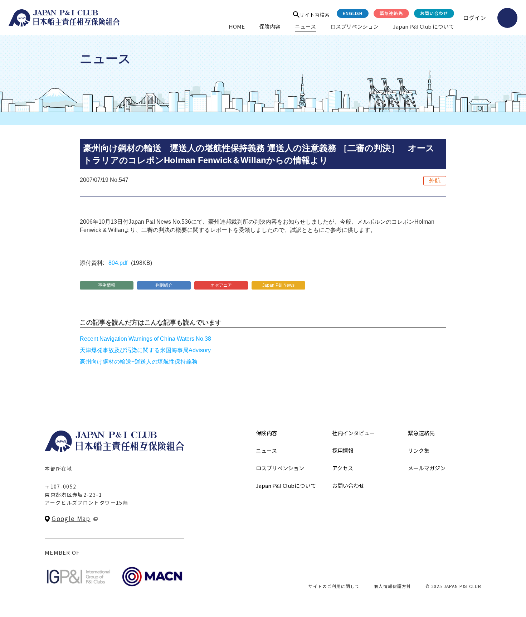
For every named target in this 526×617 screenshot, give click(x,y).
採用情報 (343, 450)
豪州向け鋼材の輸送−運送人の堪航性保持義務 (139, 362)
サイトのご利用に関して (334, 586)
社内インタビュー (353, 433)
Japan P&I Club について (423, 26)
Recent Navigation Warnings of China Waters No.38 (145, 339)
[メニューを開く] (507, 18)
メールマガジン (426, 468)
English (352, 13)
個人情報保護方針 (392, 586)
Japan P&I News (278, 285)
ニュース (305, 26)
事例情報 (106, 285)
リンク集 (418, 450)
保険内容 (270, 26)
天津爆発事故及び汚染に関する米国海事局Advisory (145, 350)
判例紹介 (163, 285)
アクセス (342, 468)
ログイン (474, 17)
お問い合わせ (434, 13)
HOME (237, 26)
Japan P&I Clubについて (286, 485)
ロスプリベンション (354, 26)
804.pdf (117, 263)
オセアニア (221, 285)
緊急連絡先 (391, 13)
